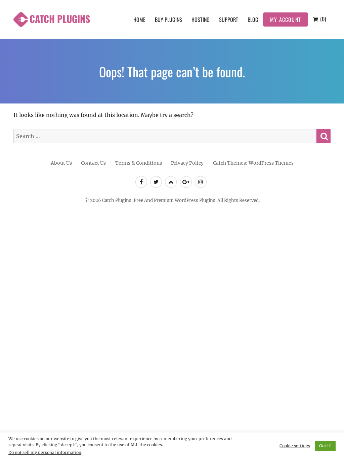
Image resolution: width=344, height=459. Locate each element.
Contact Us (93, 163)
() (322, 19)
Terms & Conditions (138, 163)
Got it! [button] (325, 445)
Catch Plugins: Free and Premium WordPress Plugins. (159, 200)
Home (139, 19)
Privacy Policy (187, 163)
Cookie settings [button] (295, 445)
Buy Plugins (168, 19)
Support (228, 19)
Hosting (200, 19)
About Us (61, 163)
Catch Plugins (60, 19)
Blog (253, 19)
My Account (285, 19)
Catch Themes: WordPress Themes (253, 163)
